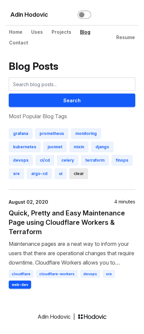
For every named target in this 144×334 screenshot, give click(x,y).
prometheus (52, 133)
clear (79, 173)
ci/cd (45, 160)
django (102, 146)
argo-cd (39, 173)
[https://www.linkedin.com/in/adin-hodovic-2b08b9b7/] (118, 14)
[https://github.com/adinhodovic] (104, 14)
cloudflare (21, 274)
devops (20, 160)
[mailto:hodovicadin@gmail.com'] (131, 14)
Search (72, 100)
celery (67, 160)
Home (15, 32)
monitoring (86, 133)
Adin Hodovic (29, 14)
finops (122, 160)
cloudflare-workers (57, 274)
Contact (18, 42)
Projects (61, 32)
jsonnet (55, 146)
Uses (37, 32)
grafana (20, 133)
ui (60, 173)
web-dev (20, 284)
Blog (85, 32)
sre (16, 173)
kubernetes (24, 146)
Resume (125, 37)
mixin (79, 146)
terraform (94, 160)
